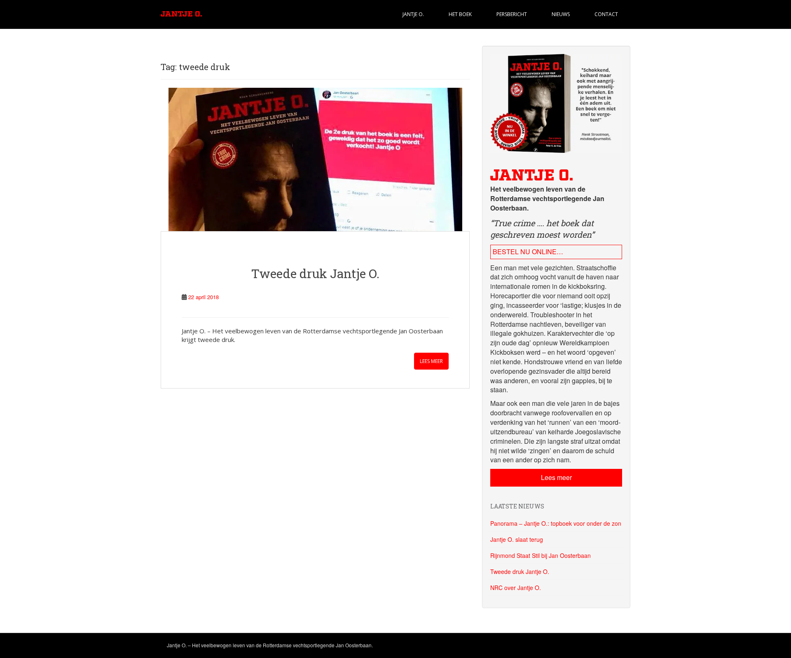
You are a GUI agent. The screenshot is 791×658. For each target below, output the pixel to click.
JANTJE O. (413, 14)
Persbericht (511, 14)
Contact (606, 14)
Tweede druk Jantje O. (315, 273)
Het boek (460, 14)
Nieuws (561, 14)
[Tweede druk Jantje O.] (315, 159)
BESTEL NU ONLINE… (528, 251)
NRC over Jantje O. (515, 587)
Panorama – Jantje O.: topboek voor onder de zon (555, 523)
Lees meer (431, 361)
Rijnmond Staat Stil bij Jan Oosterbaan (540, 555)
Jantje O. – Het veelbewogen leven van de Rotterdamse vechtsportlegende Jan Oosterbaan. (270, 645)
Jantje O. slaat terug (516, 539)
